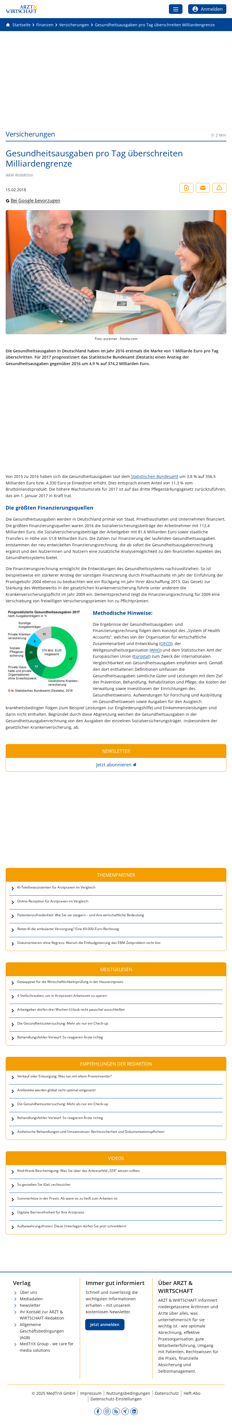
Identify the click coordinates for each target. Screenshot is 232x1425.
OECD (165, 643)
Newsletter (30, 1305)
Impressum (91, 1393)
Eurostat (141, 656)
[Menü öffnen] (175, 9)
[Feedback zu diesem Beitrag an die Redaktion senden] (219, 188)
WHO (155, 650)
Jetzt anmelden (104, 1324)
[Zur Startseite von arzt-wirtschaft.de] (21, 9)
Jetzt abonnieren (114, 765)
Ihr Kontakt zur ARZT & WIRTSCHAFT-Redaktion (42, 1315)
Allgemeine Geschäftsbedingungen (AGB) (42, 1331)
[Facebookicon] (97, 1411)
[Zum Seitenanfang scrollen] (222, 1415)
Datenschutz (167, 1393)
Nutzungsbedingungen (128, 1393)
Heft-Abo (192, 1393)
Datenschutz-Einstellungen (116, 1399)
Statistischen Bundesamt (154, 476)
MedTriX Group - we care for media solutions (47, 1347)
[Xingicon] (125, 1411)
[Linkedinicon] (134, 1411)
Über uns (28, 1292)
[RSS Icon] (116, 1411)
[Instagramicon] (106, 1411)
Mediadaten (31, 1298)
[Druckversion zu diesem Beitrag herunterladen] (186, 188)
